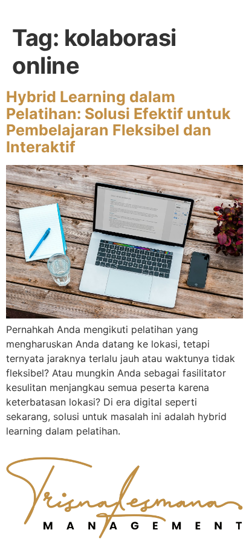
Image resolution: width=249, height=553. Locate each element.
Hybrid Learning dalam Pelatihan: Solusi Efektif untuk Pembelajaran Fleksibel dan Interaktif (118, 122)
